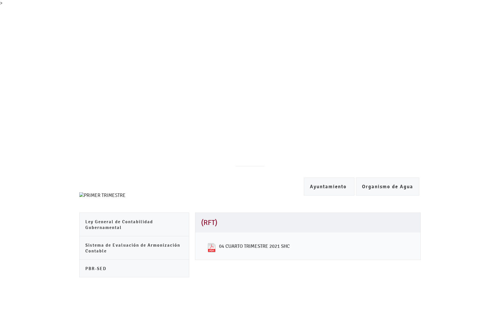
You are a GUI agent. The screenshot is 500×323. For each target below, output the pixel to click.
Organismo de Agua (387, 187)
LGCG (320, 50)
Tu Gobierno (163, 50)
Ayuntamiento (329, 187)
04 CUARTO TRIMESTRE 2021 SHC (254, 246)
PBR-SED (95, 268)
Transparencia (258, 50)
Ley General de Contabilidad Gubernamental (119, 224)
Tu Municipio (125, 50)
